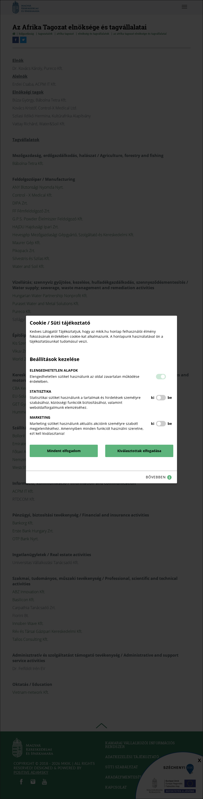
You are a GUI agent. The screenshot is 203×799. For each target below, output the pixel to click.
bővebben (156, 477)
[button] (161, 376)
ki (152, 397)
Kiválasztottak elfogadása (139, 450)
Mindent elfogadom (64, 450)
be (170, 397)
